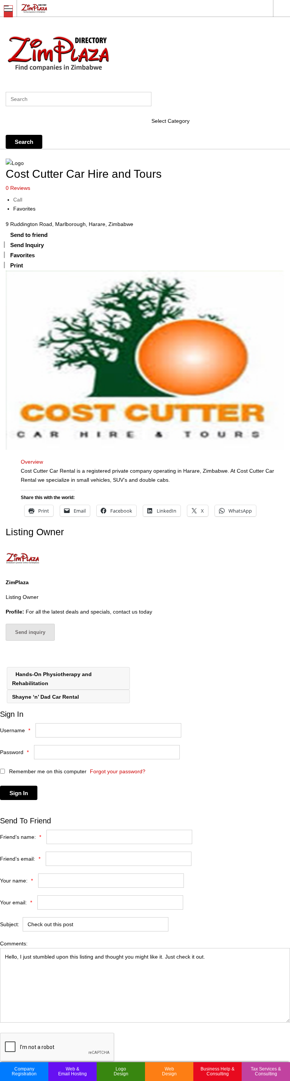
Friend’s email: (20, 859)
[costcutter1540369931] (145, 360)
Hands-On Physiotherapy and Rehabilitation (52, 678)
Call (17, 200)
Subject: (9, 924)
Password (14, 752)
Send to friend (29, 235)
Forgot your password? (117, 771)
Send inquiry (30, 632)
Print (16, 265)
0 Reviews (18, 188)
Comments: (14, 944)
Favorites (24, 209)
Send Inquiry (27, 245)
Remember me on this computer (47, 771)
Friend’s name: (20, 837)
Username (15, 730)
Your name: (16, 881)
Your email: (16, 902)
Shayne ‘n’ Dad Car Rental (46, 697)
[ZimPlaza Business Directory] (138, 8)
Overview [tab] (32, 462)
